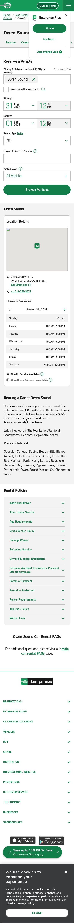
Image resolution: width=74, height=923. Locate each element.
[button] (68, 5)
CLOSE (37, 912)
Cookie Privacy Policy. (21, 903)
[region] (37, 893)
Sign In (49, 28)
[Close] (66, 872)
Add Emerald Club (47, 52)
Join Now (48, 39)
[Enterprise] (5, 5)
